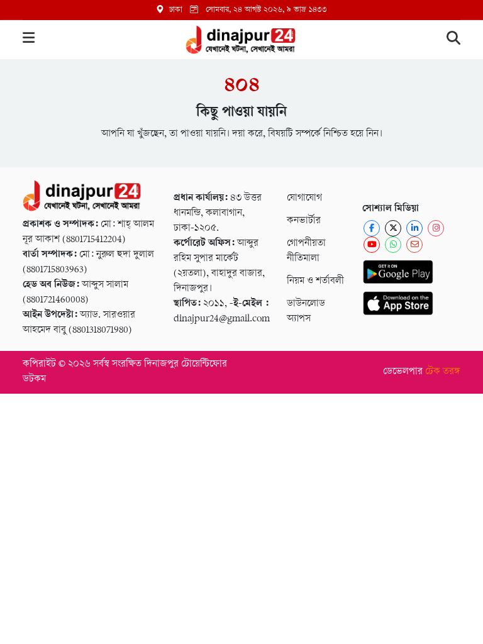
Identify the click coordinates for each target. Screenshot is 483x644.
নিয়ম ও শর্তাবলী (315, 281)
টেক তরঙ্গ (442, 372)
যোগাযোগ (304, 198)
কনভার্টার (304, 221)
